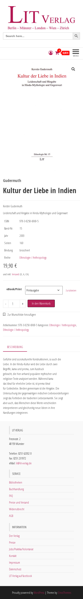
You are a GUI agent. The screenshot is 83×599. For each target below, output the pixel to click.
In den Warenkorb (41, 303)
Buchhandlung (16, 489)
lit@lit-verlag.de (24, 463)
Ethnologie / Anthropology (33, 257)
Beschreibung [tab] (15, 347)
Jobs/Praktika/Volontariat (21, 549)
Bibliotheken (15, 482)
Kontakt (12, 556)
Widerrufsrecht (16, 509)
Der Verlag (14, 536)
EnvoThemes (64, 593)
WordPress (39, 593)
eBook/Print (14, 289)
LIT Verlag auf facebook (20, 576)
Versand (15, 274)
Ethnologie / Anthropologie (62, 325)
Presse (12, 542)
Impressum (14, 562)
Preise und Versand (19, 502)
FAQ (11, 496)
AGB (11, 516)
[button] (73, 69)
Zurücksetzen (71, 290)
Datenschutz (15, 569)
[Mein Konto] (51, 52)
